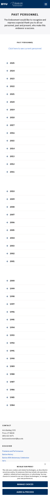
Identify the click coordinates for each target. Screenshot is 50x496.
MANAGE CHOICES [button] (25, 484)
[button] (45, 464)
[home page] (4, 4)
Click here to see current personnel (25, 48)
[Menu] (46, 4)
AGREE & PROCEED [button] (25, 492)
